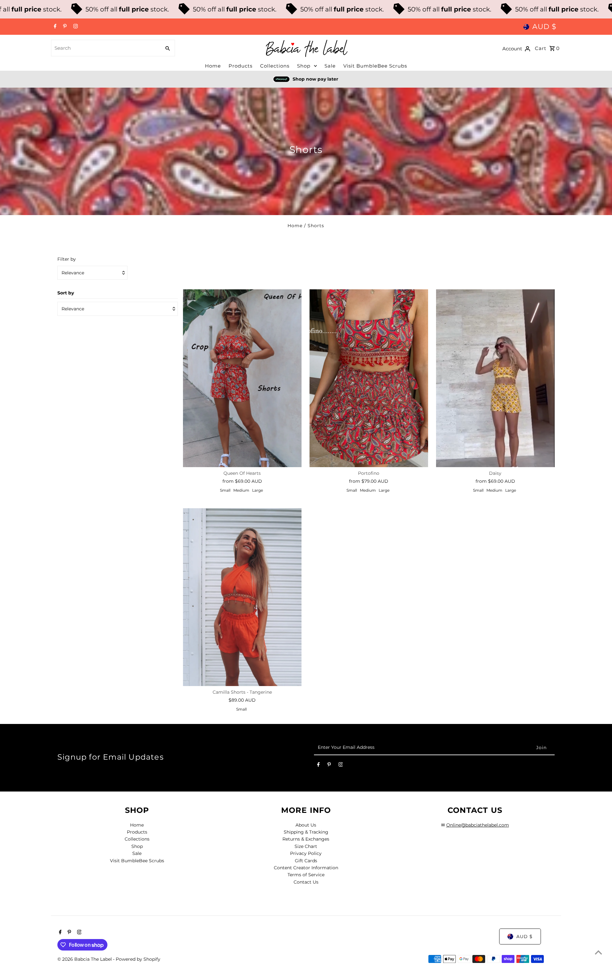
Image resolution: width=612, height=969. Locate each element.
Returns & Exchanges (305, 839)
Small (225, 490)
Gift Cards (306, 861)
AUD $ (544, 26)
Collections (274, 66)
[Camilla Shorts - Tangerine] (242, 597)
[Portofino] (369, 378)
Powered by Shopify (138, 959)
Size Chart (306, 846)
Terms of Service (306, 875)
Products (240, 66)
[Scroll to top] (598, 952)
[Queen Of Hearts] (242, 378)
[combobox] (105, 48)
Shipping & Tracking (306, 832)
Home (213, 66)
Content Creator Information (306, 868)
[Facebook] (54, 26)
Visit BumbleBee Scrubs (375, 66)
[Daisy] (495, 378)
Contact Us (306, 882)
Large (257, 490)
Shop (303, 66)
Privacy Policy (306, 853)
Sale (330, 66)
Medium (241, 490)
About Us (305, 825)
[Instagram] (75, 26)
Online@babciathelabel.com (477, 825)
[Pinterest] (64, 26)
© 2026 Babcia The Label (85, 959)
